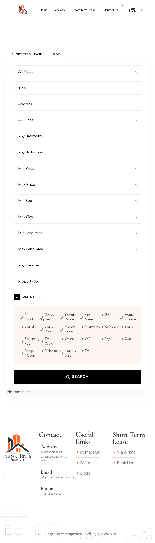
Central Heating (51, 317)
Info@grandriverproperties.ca (57, 477)
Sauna (129, 326)
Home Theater (130, 317)
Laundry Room (50, 329)
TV (87, 351)
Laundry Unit (70, 353)
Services (59, 10)
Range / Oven (30, 353)
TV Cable (49, 341)
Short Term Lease (84, 10)
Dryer (108, 339)
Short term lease (26, 54)
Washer (70, 339)
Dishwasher (53, 351)
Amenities (32, 297)
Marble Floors (70, 329)
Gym (108, 314)
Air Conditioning (34, 317)
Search (80, 377)
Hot (56, 54)
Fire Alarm (89, 317)
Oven (129, 339)
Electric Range (70, 317)
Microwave (93, 326)
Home (43, 10)
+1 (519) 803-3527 (51, 493)
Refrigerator (114, 326)
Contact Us (111, 10)
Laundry (31, 326)
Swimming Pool (32, 341)
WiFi (88, 339)
